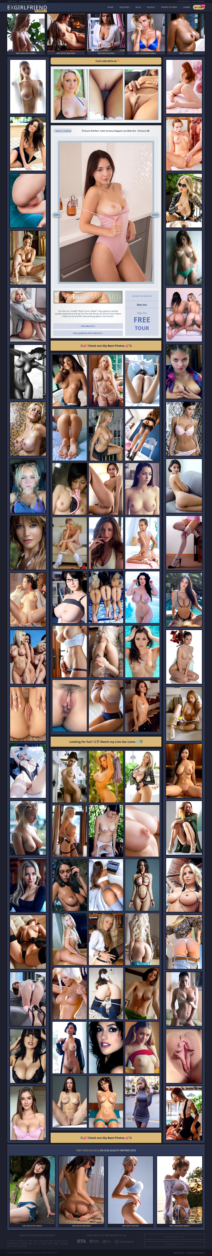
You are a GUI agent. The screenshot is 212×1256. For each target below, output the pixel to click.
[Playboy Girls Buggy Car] (28, 657)
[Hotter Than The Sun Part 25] (142, 885)
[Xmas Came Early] (106, 776)
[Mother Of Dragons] (142, 939)
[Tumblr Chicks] (70, 434)
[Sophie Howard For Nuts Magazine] (28, 1056)
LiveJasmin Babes (25, 1)
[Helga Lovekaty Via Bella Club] (184, 999)
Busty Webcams (198, 1)
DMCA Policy (179, 1253)
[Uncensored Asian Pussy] (28, 600)
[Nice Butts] (106, 885)
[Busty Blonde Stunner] (70, 651)
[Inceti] (184, 1056)
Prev (57, 214)
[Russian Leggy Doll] (142, 1101)
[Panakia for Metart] (184, 657)
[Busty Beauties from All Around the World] (70, 597)
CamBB (186, 7)
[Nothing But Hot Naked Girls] (70, 1047)
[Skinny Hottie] (142, 705)
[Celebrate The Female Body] (28, 372)
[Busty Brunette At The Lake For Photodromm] (70, 885)
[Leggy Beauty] (142, 434)
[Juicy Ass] (28, 999)
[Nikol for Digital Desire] (70, 939)
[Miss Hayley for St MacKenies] (70, 543)
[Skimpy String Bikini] (142, 651)
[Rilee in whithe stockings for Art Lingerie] (106, 831)
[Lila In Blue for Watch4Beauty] (70, 705)
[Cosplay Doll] (28, 771)
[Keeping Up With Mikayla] (142, 776)
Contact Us (174, 1244)
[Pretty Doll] (28, 314)
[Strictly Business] (70, 776)
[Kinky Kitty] (106, 651)
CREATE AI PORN (169, 7)
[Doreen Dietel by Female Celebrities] (28, 543)
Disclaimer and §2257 (195, 1253)
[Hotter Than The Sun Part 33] (184, 600)
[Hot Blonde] (70, 831)
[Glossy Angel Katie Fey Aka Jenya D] (184, 543)
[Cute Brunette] (106, 543)
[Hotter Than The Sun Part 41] (28, 485)
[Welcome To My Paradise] (142, 543)
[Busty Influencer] (28, 1113)
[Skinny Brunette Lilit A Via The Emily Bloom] (184, 485)
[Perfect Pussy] (28, 714)
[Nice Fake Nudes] (106, 380)
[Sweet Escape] (142, 380)
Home (110, 7)
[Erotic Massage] (184, 143)
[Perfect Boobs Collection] (142, 488)
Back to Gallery (63, 131)
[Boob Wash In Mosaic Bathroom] (28, 428)
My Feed (198, 7)
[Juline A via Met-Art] (106, 94)
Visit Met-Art (87, 326)
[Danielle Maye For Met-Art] (106, 939)
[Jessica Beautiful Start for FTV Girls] (70, 94)
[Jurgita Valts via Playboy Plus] (184, 885)
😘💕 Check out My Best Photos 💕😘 (106, 346)
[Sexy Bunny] (28, 942)
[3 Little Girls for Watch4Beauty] (106, 597)
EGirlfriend (27, 8)
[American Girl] (142, 1047)
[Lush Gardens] (28, 200)
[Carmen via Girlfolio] (184, 714)
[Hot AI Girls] (106, 1101)
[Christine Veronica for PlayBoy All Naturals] (70, 380)
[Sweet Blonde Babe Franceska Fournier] (28, 885)
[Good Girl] (106, 993)
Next (154, 214)
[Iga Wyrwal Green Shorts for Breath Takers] (142, 993)
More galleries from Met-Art (87, 333)
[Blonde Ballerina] (28, 257)
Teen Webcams (183, 1)
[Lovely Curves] (28, 86)
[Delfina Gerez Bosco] (184, 428)
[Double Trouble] (184, 314)
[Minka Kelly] (106, 1047)
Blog (138, 7)
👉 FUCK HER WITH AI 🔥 (106, 61)
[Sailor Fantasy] (184, 86)
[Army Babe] (184, 828)
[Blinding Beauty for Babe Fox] (106, 434)
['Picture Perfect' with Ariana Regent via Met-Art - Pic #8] (106, 212)
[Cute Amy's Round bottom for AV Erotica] (184, 372)
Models (151, 7)
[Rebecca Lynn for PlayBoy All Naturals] (28, 143)
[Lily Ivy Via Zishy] (28, 828)
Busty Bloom (41, 1)
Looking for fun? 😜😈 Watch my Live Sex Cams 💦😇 (106, 742)
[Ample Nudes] (70, 1101)
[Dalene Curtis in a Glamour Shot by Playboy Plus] (70, 993)
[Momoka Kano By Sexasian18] (70, 488)
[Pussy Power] (141, 94)
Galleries (124, 7)
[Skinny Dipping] (142, 597)
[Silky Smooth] (142, 831)
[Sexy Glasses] (106, 488)
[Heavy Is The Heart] (106, 705)
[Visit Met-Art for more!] (88, 297)
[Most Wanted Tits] (184, 257)
